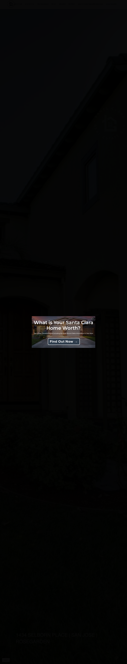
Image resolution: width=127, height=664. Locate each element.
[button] (92, 319)
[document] (63, 332)
